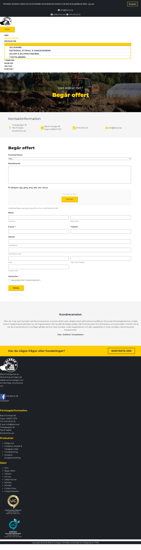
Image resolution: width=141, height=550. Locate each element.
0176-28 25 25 (74, 14)
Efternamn (75, 221)
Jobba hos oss (59, 14)
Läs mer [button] (91, 4)
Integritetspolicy (11, 491)
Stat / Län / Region (78, 262)
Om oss (7, 477)
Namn (11, 213)
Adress (11, 237)
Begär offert (9, 471)
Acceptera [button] (132, 4)
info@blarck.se (66, 10)
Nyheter (8, 482)
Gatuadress (12, 245)
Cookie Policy (10, 488)
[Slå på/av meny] (67, 44)
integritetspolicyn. (33, 280)
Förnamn (11, 221)
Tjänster (8, 474)
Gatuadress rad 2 (14, 254)
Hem (6, 468)
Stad (10, 262)
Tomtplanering (11, 452)
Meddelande (14, 163)
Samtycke (13, 276)
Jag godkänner (26, 280)
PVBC (96, 543)
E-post (12, 227)
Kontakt (8, 485)
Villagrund (9, 443)
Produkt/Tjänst (15, 155)
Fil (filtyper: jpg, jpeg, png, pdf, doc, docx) (28, 188)
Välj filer (69, 199)
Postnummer (13, 271)
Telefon (74, 227)
